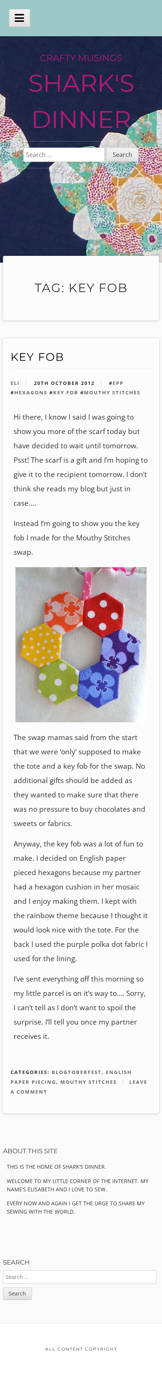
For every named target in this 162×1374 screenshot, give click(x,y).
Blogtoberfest (77, 1072)
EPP (118, 383)
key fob (65, 392)
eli (15, 383)
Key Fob (37, 356)
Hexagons (30, 392)
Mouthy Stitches (112, 392)
